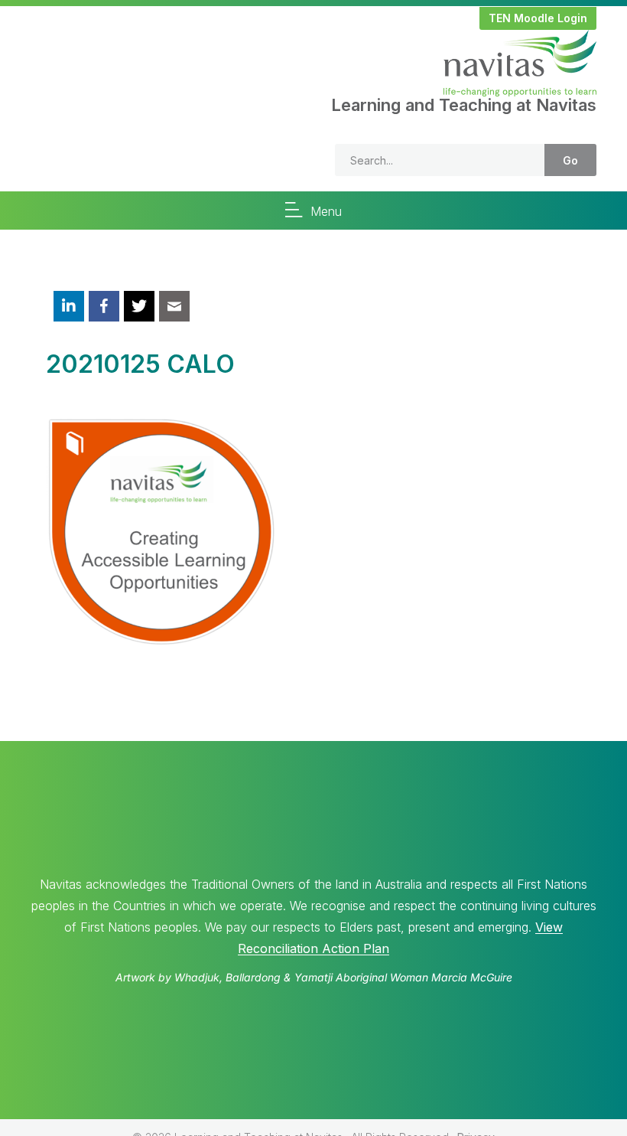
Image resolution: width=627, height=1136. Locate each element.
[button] (537, 18)
